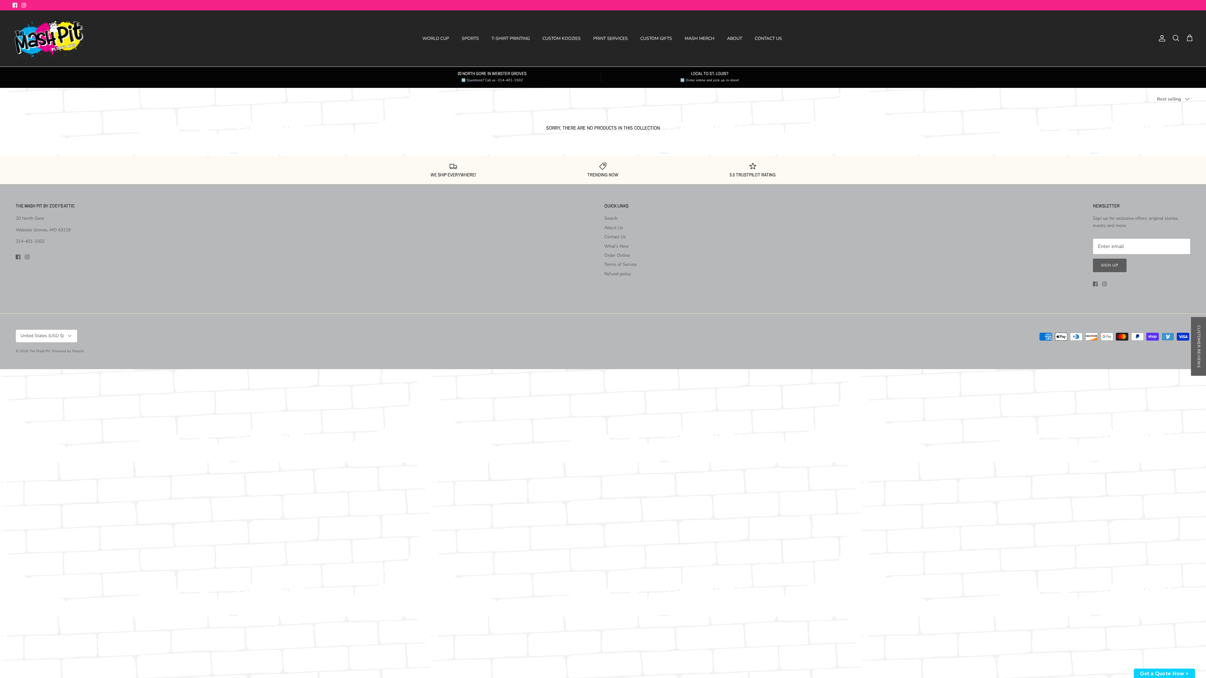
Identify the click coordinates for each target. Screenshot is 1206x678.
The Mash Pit (39, 351)
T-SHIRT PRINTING (511, 38)
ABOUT (734, 38)
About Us (613, 228)
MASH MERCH (699, 38)
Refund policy (617, 274)
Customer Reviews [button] (1198, 346)
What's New (616, 246)
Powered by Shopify (68, 351)
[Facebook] (15, 5)
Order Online (617, 255)
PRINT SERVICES (610, 38)
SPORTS (470, 38)
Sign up (1109, 265)
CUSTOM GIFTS (656, 38)
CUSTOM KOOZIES (561, 38)
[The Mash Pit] (49, 39)
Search (610, 218)
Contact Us (615, 237)
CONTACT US (768, 38)
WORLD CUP (435, 38)
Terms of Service (620, 264)
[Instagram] (23, 5)
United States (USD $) (42, 336)
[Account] (1161, 38)
